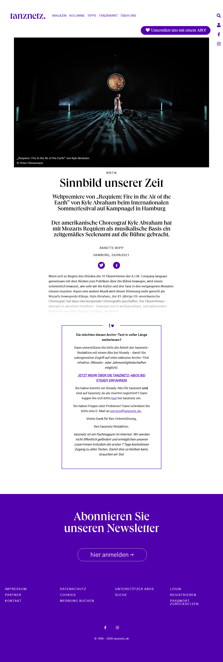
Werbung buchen (77, 601)
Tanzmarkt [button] (108, 15)
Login (175, 589)
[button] (101, 265)
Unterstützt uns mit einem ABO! (178, 31)
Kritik (111, 172)
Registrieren (183, 595)
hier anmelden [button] (112, 555)
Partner (13, 595)
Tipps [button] (91, 15)
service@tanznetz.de (125, 411)
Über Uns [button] (128, 15)
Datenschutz (73, 589)
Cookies (68, 595)
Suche (121, 595)
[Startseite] (29, 16)
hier (114, 398)
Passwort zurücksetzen (184, 602)
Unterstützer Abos (134, 589)
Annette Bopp (111, 248)
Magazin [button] (59, 15)
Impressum (16, 589)
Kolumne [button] (77, 15)
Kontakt (13, 601)
